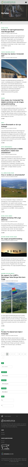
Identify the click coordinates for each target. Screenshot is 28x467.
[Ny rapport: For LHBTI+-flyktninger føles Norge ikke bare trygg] (14, 313)
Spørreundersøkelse (8, 146)
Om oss (2, 440)
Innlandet (3, 98)
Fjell (2, 173)
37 (22, 354)
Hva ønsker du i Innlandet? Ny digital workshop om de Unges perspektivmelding (12, 102)
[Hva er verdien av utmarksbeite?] (14, 197)
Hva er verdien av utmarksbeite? (13, 175)
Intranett (3, 434)
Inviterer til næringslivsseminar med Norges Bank (12, 31)
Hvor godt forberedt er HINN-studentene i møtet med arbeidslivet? (12, 151)
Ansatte (2, 122)
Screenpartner (12, 464)
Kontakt (2, 432)
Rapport (2, 146)
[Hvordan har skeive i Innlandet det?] (14, 77)
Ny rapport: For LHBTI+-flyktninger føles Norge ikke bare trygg (13, 277)
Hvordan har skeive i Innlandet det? (12, 55)
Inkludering (8, 52)
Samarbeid (10, 215)
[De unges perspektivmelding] (14, 256)
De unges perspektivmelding (11, 239)
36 (19, 354)
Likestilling (12, 52)
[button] (10, 416)
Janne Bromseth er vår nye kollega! (11, 126)
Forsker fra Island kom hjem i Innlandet (12, 333)
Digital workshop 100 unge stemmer (11, 219)
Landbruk (5, 173)
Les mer (2, 48)
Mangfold (12, 273)
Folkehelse (3, 52)
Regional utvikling (4, 27)
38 (25, 354)
